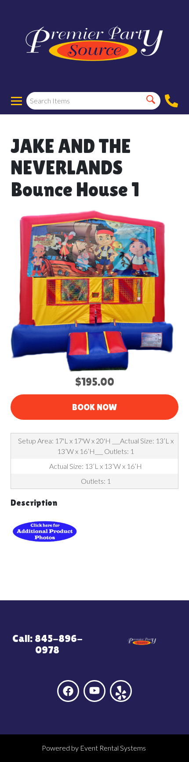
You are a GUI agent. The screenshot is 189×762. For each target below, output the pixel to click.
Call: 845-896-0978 (47, 644)
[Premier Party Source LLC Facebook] (68, 691)
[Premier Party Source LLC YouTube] (94, 691)
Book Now (94, 407)
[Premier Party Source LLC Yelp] (121, 691)
